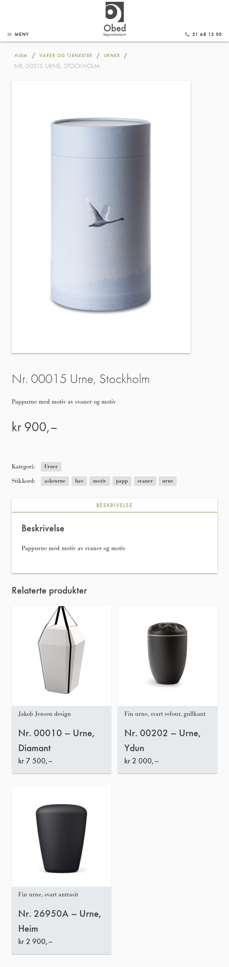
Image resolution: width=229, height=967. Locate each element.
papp (122, 481)
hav (79, 481)
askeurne (55, 481)
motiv (99, 481)
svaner (145, 481)
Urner (51, 466)
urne (167, 481)
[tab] (114, 505)
